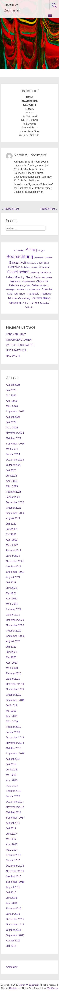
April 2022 (11, 539)
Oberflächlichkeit (28, 282)
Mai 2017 (11, 839)
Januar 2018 (13, 796)
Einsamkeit (17, 262)
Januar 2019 (13, 732)
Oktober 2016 (13, 876)
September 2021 (15, 572)
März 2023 (12, 486)
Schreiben (44, 285)
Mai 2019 (11, 710)
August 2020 (13, 641)
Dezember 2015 (15, 919)
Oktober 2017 (13, 812)
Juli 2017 (11, 828)
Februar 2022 (13, 550)
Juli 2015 (11, 946)
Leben (9, 277)
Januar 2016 (13, 914)
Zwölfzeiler (29, 307)
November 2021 (15, 561)
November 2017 (15, 807)
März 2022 (12, 545)
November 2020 (15, 625)
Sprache (47, 289)
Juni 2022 (11, 529)
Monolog (20, 277)
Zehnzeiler (27, 303)
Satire (35, 285)
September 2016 (15, 881)
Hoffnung (35, 273)
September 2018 (15, 753)
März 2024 (12, 449)
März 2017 (12, 849)
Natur (37, 277)
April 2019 (11, 716)
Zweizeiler (44, 303)
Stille (9, 293)
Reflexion (14, 285)
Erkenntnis (44, 263)
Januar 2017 (13, 860)
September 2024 (15, 443)
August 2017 (13, 823)
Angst (41, 250)
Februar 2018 (13, 791)
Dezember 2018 (15, 737)
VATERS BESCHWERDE (20, 345)
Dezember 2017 (15, 801)
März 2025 (12, 427)
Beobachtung (19, 256)
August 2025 (13, 417)
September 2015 (15, 935)
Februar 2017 (13, 855)
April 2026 (11, 401)
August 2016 (13, 887)
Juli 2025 (11, 422)
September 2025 (15, 411)
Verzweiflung (41, 298)
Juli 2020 (11, 646)
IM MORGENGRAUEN (19, 339)
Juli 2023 (11, 470)
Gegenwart (44, 267)
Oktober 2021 (13, 566)
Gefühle (34, 267)
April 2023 (11, 481)
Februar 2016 (13, 908)
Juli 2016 (11, 892)
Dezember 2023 (15, 459)
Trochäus (45, 293)
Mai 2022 (11, 534)
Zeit (36, 303)
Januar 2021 (13, 614)
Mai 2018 (11, 775)
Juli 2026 (11, 390)
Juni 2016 (11, 897)
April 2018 (11, 780)
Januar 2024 (13, 454)
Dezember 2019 (15, 684)
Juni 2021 (11, 588)
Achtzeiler (19, 250)
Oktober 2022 (13, 507)
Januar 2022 (13, 555)
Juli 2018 (11, 764)
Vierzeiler (15, 302)
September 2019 (15, 700)
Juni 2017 (11, 833)
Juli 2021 (11, 582)
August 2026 (13, 384)
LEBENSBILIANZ (16, 334)
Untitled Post (10, 209)
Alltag (31, 249)
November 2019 (15, 689)
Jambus (45, 272)
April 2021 (11, 598)
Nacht (29, 277)
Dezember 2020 (15, 620)
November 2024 (15, 433)
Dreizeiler (48, 257)
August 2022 (13, 518)
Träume (12, 298)
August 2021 (13, 577)
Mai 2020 (11, 657)
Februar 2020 (13, 673)
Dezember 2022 (15, 502)
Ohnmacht (42, 281)
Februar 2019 (13, 726)
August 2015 (13, 940)
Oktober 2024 (13, 438)
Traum (22, 294)
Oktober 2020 (13, 630)
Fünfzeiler (14, 266)
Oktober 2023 (13, 465)
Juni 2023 (11, 475)
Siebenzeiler (34, 289)
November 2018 (15, 743)
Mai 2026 (11, 395)
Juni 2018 (11, 769)
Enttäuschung (32, 263)
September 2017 (15, 817)
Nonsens (15, 281)
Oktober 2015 (13, 930)
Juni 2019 (11, 705)
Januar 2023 (13, 497)
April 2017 (11, 844)
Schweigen (11, 290)
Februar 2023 (13, 491)
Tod (16, 293)
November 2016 (15, 871)
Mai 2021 (11, 593)
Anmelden (11, 967)
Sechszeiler (22, 289)
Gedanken (25, 267)
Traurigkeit (32, 293)
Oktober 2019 (13, 694)
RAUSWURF (13, 355)
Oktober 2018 (13, 748)
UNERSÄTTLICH (16, 350)
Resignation (25, 285)
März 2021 (12, 604)
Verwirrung (24, 298)
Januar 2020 (13, 678)
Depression (38, 257)
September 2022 (15, 513)
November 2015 (15, 924)
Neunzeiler (47, 277)
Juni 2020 (11, 652)
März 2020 (12, 668)
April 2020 (11, 662)
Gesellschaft (18, 272)
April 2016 (11, 903)
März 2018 (12, 785)
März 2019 (12, 721)
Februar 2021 (13, 609)
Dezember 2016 (15, 865)
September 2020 (15, 636)
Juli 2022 (11, 523)
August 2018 (13, 759)
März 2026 (12, 406)
